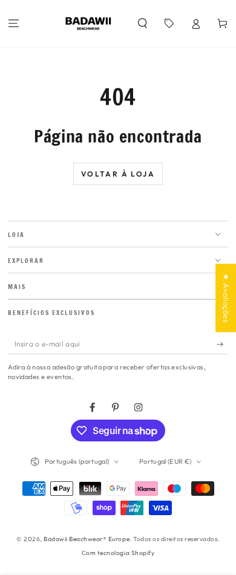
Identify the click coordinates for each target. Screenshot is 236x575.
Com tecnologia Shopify (118, 553)
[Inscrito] (223, 344)
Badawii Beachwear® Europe (86, 539)
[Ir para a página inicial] (88, 23)
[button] (142, 24)
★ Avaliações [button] (226, 297)
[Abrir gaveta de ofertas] (169, 24)
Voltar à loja (118, 173)
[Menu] (13, 24)
